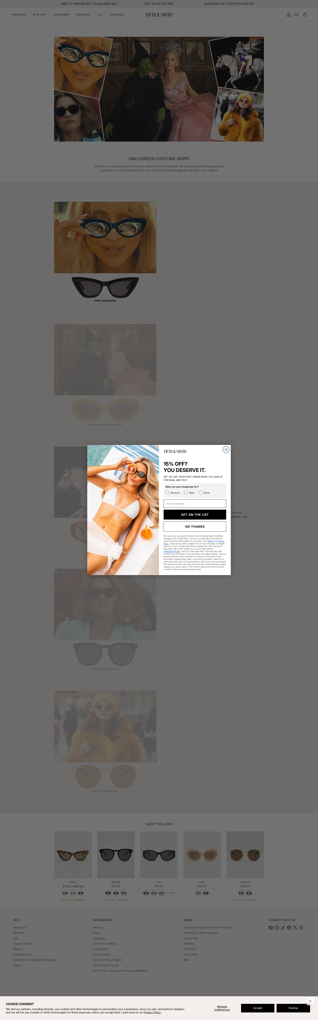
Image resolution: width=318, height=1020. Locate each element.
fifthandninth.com (172, 551)
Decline (293, 1008)
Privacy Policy (152, 1012)
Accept (257, 1008)
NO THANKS (195, 526)
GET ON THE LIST (195, 514)
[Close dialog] (226, 449)
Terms (210, 541)
